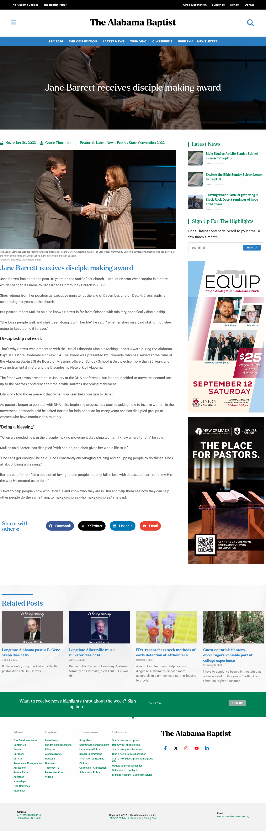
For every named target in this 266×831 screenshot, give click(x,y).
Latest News (113, 41)
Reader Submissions (90, 754)
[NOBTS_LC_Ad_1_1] (226, 490)
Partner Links (21, 772)
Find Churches (22, 786)
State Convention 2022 (147, 142)
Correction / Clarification (93, 767)
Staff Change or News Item (94, 744)
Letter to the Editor (89, 749)
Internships (20, 781)
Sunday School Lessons (58, 744)
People (122, 142)
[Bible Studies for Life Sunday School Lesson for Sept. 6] (195, 158)
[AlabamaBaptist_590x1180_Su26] (226, 336)
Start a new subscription (125, 740)
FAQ (154, 817)
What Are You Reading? (92, 758)
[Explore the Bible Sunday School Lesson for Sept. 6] (195, 179)
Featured (87, 142)
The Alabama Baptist (24, 4)
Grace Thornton (58, 142)
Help (146, 817)
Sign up (251, 247)
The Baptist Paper (55, 4)
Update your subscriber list (127, 765)
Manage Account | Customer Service (132, 774)
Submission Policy (89, 772)
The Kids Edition (83, 41)
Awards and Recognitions (28, 763)
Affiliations (20, 767)
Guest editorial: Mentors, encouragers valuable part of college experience (227, 655)
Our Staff (18, 758)
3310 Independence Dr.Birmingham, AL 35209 (29, 816)
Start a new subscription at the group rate (132, 760)
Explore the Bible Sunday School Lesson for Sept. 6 (234, 177)
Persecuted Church (55, 772)
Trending (138, 41)
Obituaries (50, 763)
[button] (250, 23)
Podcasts (50, 758)
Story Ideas (85, 740)
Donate (17, 749)
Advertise (19, 776)
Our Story (19, 754)
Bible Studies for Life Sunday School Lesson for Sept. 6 (232, 156)
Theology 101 (52, 767)
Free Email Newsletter (198, 41)
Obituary (84, 763)
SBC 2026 (56, 41)
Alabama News (53, 754)
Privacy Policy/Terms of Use (125, 817)
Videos (49, 776)
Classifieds (162, 41)
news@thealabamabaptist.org (233, 816)
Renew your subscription (126, 744)
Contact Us (20, 744)
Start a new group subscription (129, 754)
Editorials (50, 749)
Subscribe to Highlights (125, 770)
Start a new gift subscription (127, 749)
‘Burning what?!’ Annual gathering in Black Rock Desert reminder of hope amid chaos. (232, 200)
